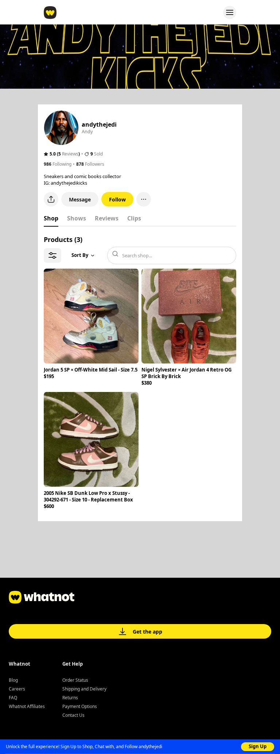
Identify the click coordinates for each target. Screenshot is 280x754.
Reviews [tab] (106, 218)
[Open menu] (229, 12)
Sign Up (258, 746)
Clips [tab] (134, 218)
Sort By (79, 255)
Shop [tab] (51, 218)
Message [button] (80, 199)
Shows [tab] (76, 218)
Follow (117, 199)
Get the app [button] (147, 631)
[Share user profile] (51, 199)
